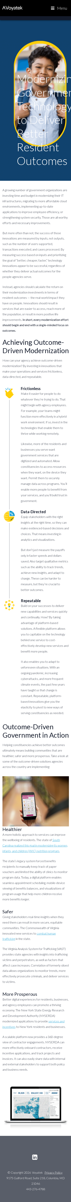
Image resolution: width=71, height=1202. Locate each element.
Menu (62, 8)
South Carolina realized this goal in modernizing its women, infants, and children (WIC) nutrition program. (35, 845)
